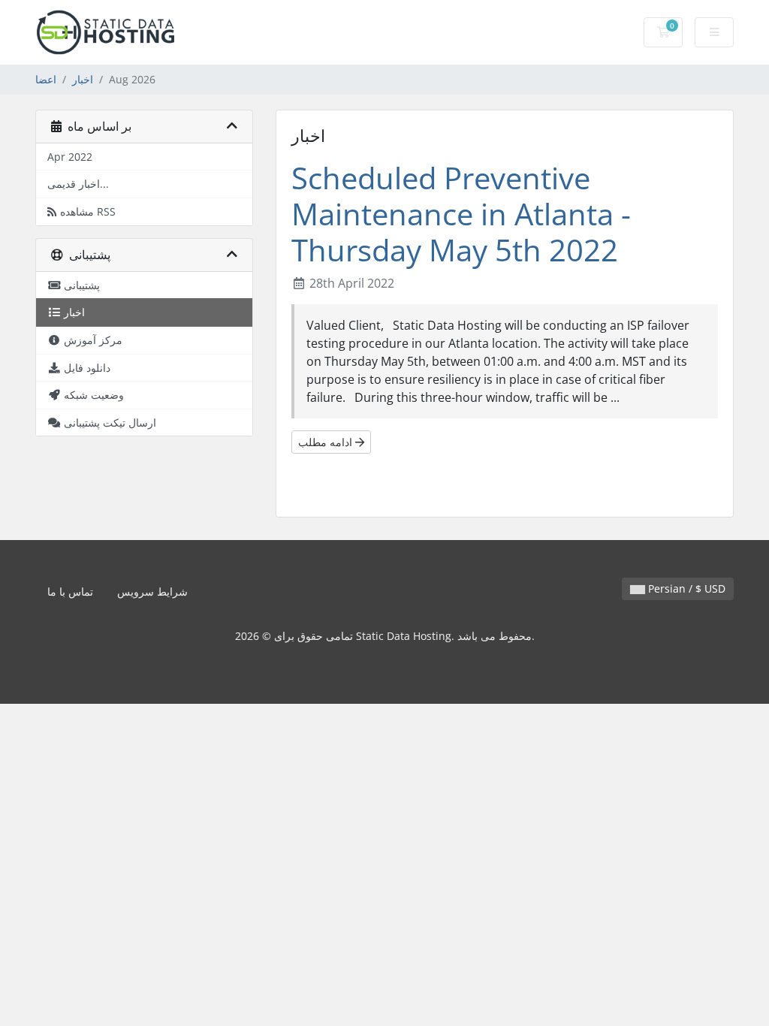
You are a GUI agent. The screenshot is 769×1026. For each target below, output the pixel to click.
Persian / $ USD (685, 588)
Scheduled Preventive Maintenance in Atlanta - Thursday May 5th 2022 (461, 213)
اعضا (45, 79)
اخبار (82, 79)
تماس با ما (70, 591)
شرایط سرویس (152, 591)
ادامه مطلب (326, 442)
